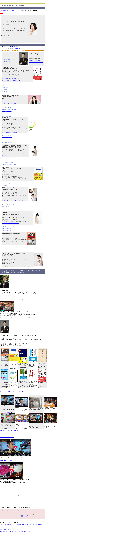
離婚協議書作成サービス (11, 524)
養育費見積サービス (3, 524)
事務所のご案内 (3, 10)
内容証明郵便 (2, 531)
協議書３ (25, 526)
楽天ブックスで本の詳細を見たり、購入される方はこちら (11, 80)
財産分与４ (22, 529)
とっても (10, 11)
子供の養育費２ (8, 526)
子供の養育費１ (2, 526)
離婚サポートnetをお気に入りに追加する (8, 46)
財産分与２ (13, 529)
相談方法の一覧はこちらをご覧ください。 (26, 266)
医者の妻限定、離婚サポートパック (24, 531)
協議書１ (18, 526)
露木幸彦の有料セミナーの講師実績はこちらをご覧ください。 (12, 391)
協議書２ (22, 526)
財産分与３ (17, 529)
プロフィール (9, 10)
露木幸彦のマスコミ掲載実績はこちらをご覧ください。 (11, 430)
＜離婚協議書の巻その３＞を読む (7, 249)
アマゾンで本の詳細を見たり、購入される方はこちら (10, 78)
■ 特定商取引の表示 (28, 515)
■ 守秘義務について (28, 516)
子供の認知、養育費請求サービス (21, 524)
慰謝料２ (5, 529)
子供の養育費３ (14, 526)
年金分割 (6, 531)
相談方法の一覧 (17, 48)
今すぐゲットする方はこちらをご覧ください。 (9, 103)
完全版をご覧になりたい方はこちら (7, 437)
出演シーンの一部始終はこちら (7, 412)
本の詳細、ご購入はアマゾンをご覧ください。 (9, 243)
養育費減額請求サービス (31, 524)
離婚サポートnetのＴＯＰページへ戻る (18, 10)
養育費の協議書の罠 (38, 524)
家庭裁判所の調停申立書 (31, 526)
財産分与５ (26, 529)
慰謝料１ (1, 529)
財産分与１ (9, 529)
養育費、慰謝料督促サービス (13, 531)
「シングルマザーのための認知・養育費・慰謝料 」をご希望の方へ (12, 132)
